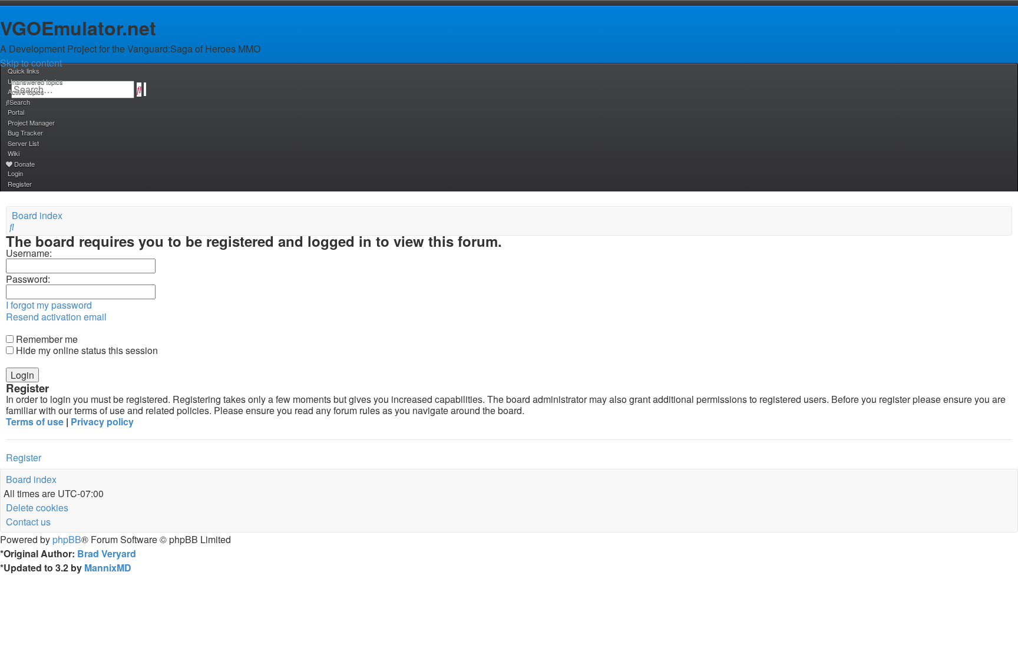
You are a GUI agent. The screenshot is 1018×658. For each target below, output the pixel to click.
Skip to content (31, 63)
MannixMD (107, 567)
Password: (28, 279)
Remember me (46, 339)
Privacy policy (102, 421)
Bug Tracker (25, 132)
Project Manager (31, 122)
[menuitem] (34, 81)
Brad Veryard (106, 553)
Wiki (13, 153)
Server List (23, 143)
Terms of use (35, 421)
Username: (29, 253)
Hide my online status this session (86, 350)
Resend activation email (56, 316)
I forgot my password (49, 305)
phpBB (66, 539)
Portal (16, 112)
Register (23, 457)
